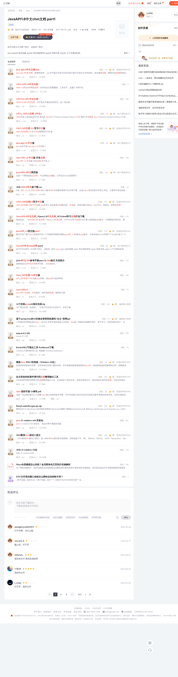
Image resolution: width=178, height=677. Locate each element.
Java (28, 10)
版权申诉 (78, 619)
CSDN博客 (107, 608)
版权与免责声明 (67, 619)
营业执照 (98, 619)
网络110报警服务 (138, 616)
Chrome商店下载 (169, 616)
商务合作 (57, 612)
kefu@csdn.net (112, 612)
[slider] (20, 517)
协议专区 (77, 612)
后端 (20, 10)
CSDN (87, 608)
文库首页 (11, 10)
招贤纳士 (47, 612)
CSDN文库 (96, 608)
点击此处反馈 (144, 134)
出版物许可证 (88, 619)
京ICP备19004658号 (45, 616)
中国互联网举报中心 (153, 616)
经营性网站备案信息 (85, 616)
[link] (11, 10)
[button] (127, 53)
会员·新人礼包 (134, 3)
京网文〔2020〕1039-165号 (66, 616)
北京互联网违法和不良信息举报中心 (108, 616)
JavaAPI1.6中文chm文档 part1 (31, 19)
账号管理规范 (55, 619)
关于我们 (37, 612)
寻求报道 (67, 612)
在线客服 (128, 612)
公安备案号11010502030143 (24, 616)
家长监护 (126, 616)
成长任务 (158, 3)
